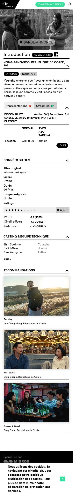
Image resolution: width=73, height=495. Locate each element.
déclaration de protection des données (29, 489)
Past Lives (9, 372)
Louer (62, 145)
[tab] (11, 74)
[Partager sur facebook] (56, 54)
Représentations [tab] (17, 106)
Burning (8, 319)
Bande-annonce (36, 42)
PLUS (7, 259)
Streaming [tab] (43, 106)
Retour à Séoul (12, 426)
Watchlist (42, 55)
